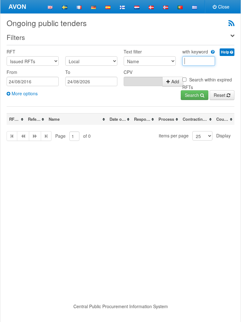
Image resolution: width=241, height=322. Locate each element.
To (67, 72)
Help (225, 52)
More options (24, 93)
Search (192, 95)
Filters (16, 37)
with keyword (195, 51)
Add (175, 81)
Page (60, 136)
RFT (11, 51)
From (12, 72)
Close (223, 6)
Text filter (133, 51)
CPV (128, 72)
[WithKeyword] (212, 51)
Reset (220, 95)
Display (223, 135)
